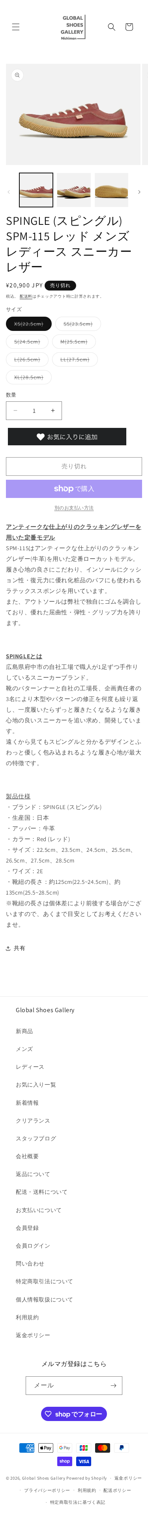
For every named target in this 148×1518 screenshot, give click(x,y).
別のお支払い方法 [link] (74, 508)
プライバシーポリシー (47, 1490)
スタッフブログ (36, 1138)
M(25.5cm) (76, 343)
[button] (15, 27)
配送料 (26, 296)
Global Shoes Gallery (44, 1478)
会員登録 (27, 1227)
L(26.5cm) (30, 361)
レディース (30, 1066)
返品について (33, 1174)
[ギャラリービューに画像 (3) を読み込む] (111, 190)
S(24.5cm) (30, 343)
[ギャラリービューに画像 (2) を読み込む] (73, 190)
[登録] (113, 1385)
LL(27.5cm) (77, 361)
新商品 (24, 1031)
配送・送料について (41, 1191)
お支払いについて (39, 1210)
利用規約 (27, 1317)
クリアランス (33, 1120)
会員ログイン (33, 1245)
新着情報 (27, 1102)
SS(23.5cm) (81, 325)
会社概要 (27, 1156)
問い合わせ (30, 1263)
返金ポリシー (33, 1335)
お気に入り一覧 (36, 1084)
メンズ (24, 1049)
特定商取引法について (44, 1281)
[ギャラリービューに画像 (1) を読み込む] (36, 190)
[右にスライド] (139, 192)
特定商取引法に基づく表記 (77, 1502)
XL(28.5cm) (31, 378)
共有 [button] (19, 948)
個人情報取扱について (44, 1299)
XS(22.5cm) (31, 325)
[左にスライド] (8, 192)
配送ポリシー (117, 1490)
